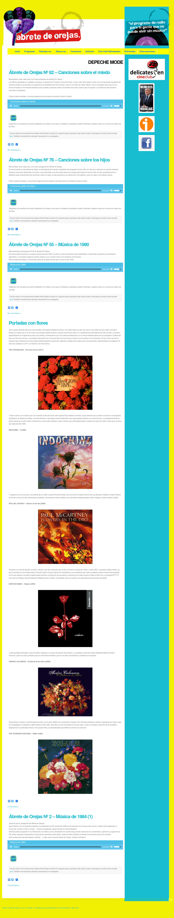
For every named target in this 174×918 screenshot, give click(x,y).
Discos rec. (61, 51)
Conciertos (76, 51)
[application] (65, 106)
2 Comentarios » (13, 885)
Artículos (89, 51)
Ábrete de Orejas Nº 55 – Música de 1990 (49, 244)
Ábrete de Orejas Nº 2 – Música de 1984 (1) (51, 816)
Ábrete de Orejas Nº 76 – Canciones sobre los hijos (59, 159)
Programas (29, 51)
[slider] (60, 106)
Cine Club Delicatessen (109, 51)
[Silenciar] (112, 106)
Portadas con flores (28, 322)
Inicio (17, 51)
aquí (11, 136)
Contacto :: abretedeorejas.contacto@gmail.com (43, 908)
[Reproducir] (11, 106)
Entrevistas (130, 51)
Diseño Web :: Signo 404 (70, 908)
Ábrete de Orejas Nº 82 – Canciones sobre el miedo (59, 72)
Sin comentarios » (14, 150)
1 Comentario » (13, 807)
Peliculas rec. (45, 51)
